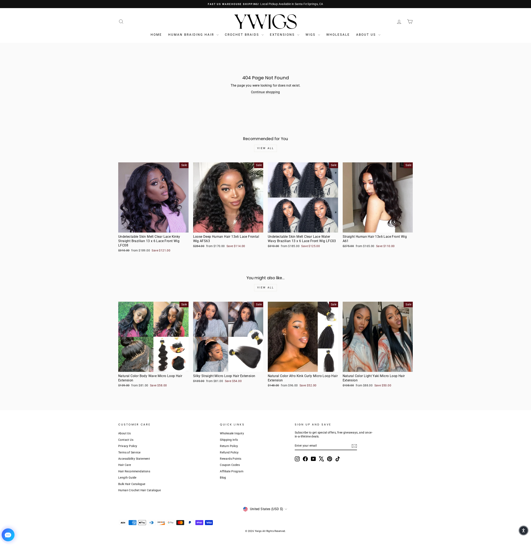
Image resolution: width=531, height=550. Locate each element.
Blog (223, 477)
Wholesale (338, 35)
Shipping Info (229, 439)
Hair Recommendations (134, 471)
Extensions (283, 35)
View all (265, 148)
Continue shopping (265, 92)
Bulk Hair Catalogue (131, 484)
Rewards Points (230, 458)
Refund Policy (229, 452)
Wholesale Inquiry (232, 433)
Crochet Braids (243, 35)
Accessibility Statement (134, 458)
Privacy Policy (127, 446)
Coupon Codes (230, 465)
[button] (524, 530)
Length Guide (127, 477)
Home (156, 35)
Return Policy (229, 446)
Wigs (311, 35)
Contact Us (125, 439)
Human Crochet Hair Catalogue (139, 490)
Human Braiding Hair (192, 35)
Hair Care (124, 465)
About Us (366, 35)
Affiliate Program (231, 471)
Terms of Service (129, 452)
